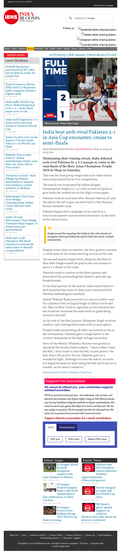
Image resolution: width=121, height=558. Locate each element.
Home (7, 48)
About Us (14, 535)
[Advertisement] (22, 362)
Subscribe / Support (72, 538)
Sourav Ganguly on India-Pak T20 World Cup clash (105, 492)
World (52, 48)
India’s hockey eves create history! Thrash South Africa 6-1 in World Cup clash (22, 142)
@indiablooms (84, 149)
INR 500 (55, 439)
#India (63, 372)
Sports (30, 48)
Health (67, 48)
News (14, 48)
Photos (82, 48)
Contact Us (90, 535)
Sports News (16, 55)
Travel (74, 48)
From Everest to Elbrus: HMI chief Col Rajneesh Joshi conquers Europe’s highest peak (21, 89)
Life (46, 48)
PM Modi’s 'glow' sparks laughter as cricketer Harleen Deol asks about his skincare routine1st (98, 512)
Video (89, 48)
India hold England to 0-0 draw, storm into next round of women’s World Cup (22, 124)
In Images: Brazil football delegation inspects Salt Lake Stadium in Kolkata (60, 471)
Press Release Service (50, 538)
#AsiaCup (85, 372)
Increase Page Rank (60, 546)
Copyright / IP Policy (78, 543)
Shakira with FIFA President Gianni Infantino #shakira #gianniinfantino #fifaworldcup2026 (99, 472)
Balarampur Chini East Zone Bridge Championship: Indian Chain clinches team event (20, 203)
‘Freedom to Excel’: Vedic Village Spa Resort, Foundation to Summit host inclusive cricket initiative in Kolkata (21, 182)
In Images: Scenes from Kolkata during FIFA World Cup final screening (60, 514)
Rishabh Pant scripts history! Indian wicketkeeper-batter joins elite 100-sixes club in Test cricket (22, 161)
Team (24, 535)
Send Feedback (105, 535)
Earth (59, 48)
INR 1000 (73, 439)
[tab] (50, 427)
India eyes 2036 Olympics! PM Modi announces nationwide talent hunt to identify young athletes (20, 244)
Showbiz (39, 48)
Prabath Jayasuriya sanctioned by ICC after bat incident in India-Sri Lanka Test (20, 71)
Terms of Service (73, 535)
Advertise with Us (38, 535)
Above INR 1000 (97, 439)
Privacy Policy (56, 535)
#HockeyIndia (51, 372)
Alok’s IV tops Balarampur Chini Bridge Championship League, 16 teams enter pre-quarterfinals (21, 223)
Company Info (97, 543)
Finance (22, 48)
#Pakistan (73, 372)
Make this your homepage (103, 6)
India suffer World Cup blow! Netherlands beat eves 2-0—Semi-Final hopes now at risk (20, 106)
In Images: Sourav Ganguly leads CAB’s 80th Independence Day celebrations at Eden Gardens (60, 492)
